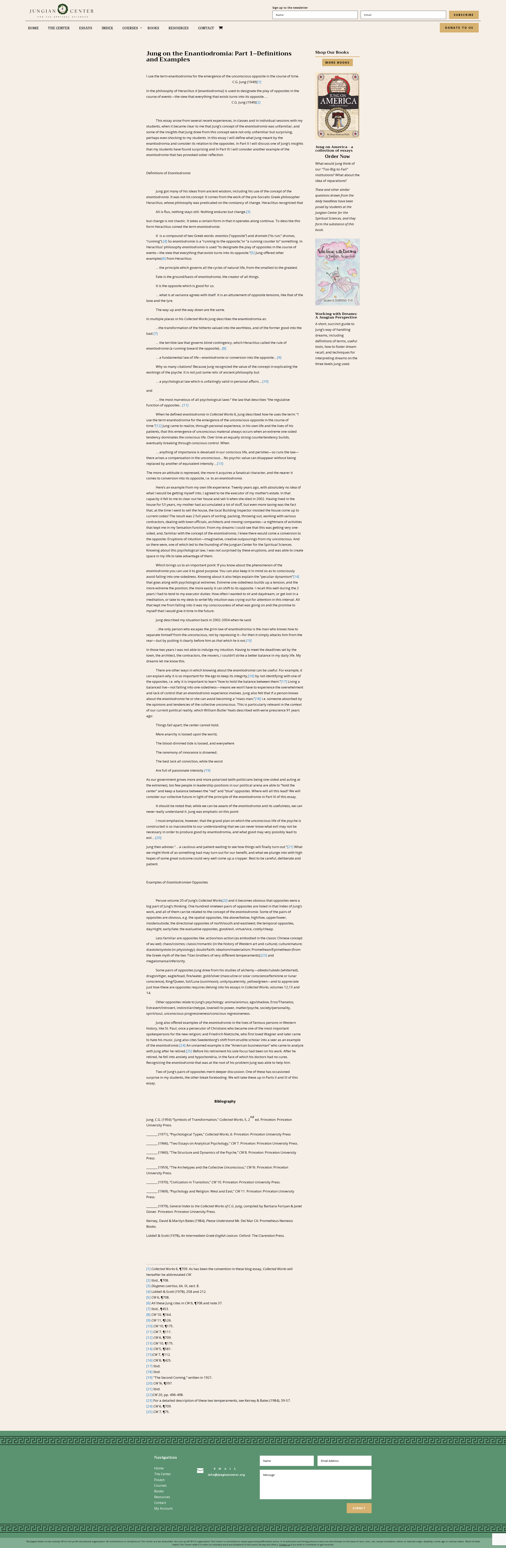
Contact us (284, 1544)
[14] (296, 576)
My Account (163, 1508)
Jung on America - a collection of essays (334, 149)
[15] (249, 640)
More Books (337, 62)
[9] (279, 357)
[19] (207, 770)
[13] (220, 463)
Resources (178, 28)
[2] (258, 102)
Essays (85, 28)
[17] (284, 681)
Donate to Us (459, 27)
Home (33, 28)
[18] (258, 698)
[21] (290, 846)
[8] (224, 348)
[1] (259, 82)
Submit (359, 1508)
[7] (155, 333)
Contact (206, 28)
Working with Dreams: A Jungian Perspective (336, 315)
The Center (59, 28)
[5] (252, 252)
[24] (182, 1045)
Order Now (337, 156)
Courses (130, 28)
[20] (158, 837)
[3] (248, 211)
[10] (265, 381)
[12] (158, 425)
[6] (163, 258)
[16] (251, 676)
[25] (189, 1051)
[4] (165, 241)
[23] (264, 955)
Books (153, 28)
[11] (185, 405)
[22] (225, 900)
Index (107, 28)
